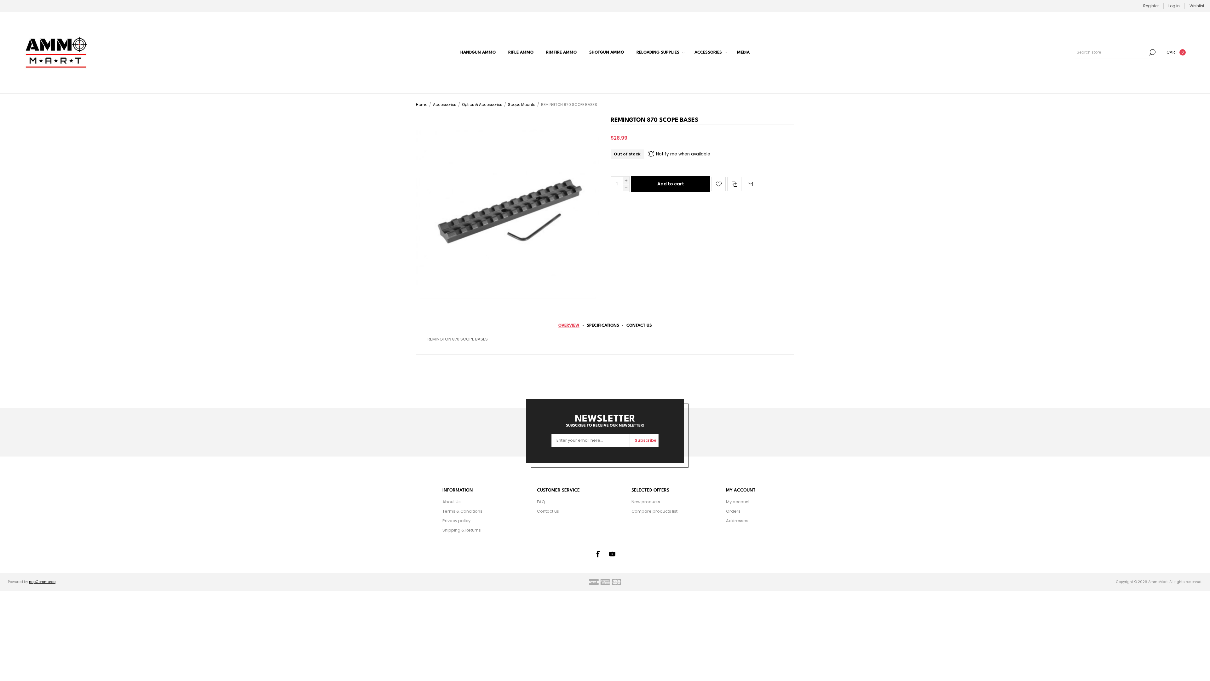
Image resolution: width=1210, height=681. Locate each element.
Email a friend (750, 184)
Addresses (737, 521)
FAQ (541, 502)
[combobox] (1111, 52)
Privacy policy (456, 521)
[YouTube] (612, 554)
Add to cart (670, 184)
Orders (733, 511)
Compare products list (654, 511)
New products (645, 502)
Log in (1174, 6)
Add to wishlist (719, 184)
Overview (568, 325)
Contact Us (639, 325)
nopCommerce (42, 581)
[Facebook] (597, 554)
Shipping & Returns (461, 530)
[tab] (568, 325)
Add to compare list (734, 184)
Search (1152, 52)
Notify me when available (683, 154)
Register (1151, 6)
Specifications (603, 325)
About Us (451, 502)
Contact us (548, 511)
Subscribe (645, 440)
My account (738, 502)
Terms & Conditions (462, 511)
